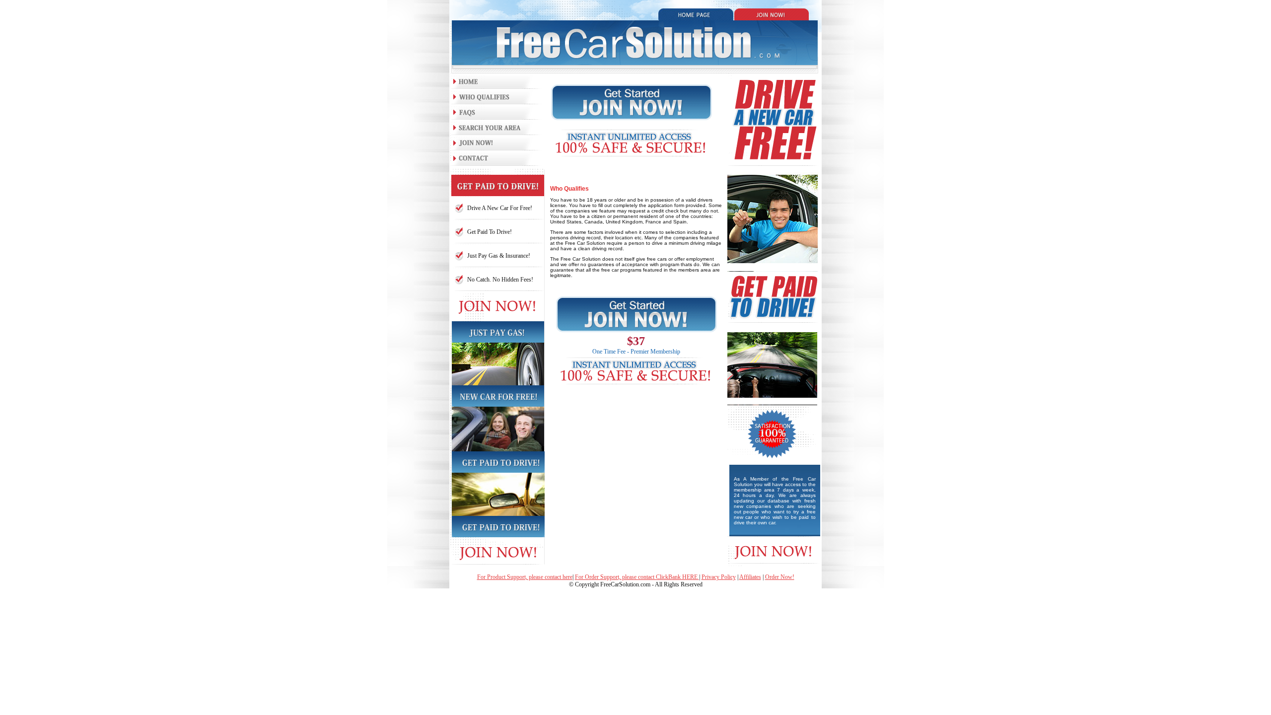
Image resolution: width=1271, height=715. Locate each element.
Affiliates (750, 576)
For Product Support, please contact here (524, 576)
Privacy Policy (719, 576)
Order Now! (779, 576)
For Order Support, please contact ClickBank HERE (637, 576)
